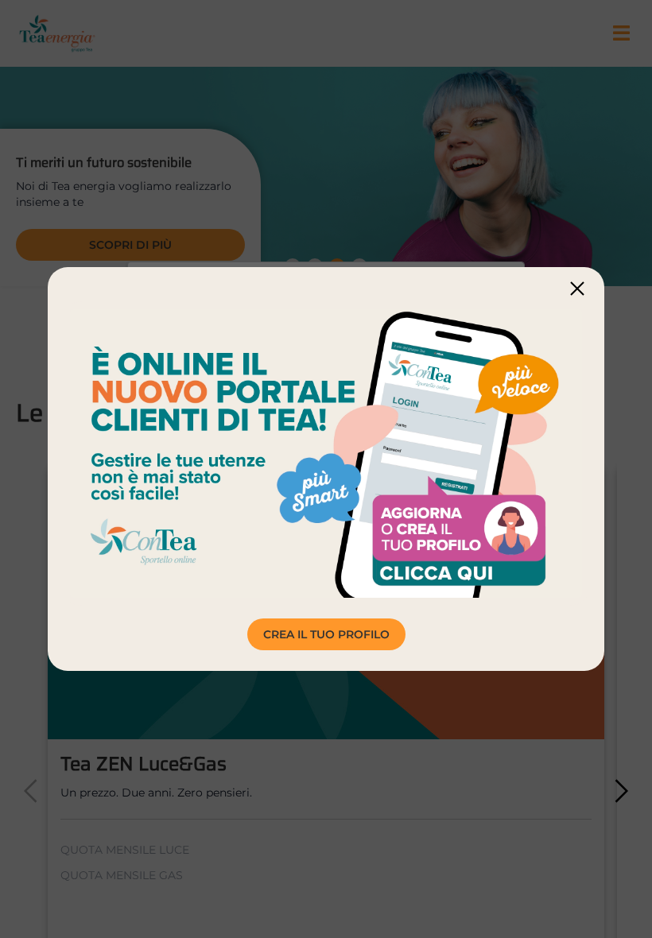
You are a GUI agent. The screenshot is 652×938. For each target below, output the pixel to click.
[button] (577, 288)
